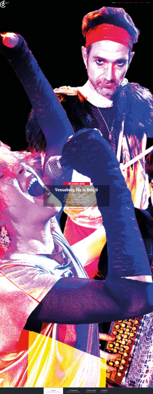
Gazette (136, 2)
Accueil (113, 2)
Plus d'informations (76, 208)
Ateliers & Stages (129, 2)
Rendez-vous (120, 2)
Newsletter (148, 2)
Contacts (142, 2)
